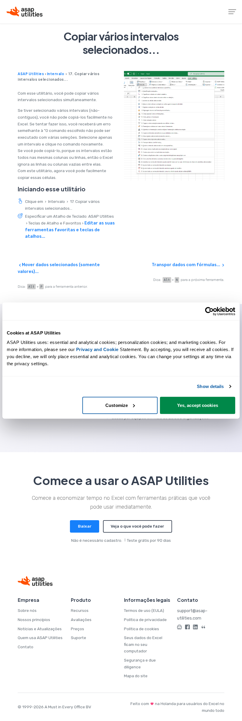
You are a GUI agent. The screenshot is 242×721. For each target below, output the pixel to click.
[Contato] (179, 628)
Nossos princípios (34, 619)
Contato (25, 646)
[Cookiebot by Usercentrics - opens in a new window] (209, 311)
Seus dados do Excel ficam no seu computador (143, 644)
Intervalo (55, 74)
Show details (210, 386)
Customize (116, 405)
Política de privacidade (145, 619)
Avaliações (81, 619)
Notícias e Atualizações (40, 628)
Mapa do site (136, 675)
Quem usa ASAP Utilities (40, 637)
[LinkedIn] (195, 628)
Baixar (84, 526)
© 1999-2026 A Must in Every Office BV (54, 706)
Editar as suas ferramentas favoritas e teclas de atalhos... (70, 229)
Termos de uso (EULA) (144, 610)
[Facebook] (187, 628)
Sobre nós (27, 610)
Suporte (78, 637)
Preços (77, 628)
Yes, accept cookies (197, 405)
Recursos (80, 610)
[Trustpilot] (203, 628)
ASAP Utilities (31, 74)
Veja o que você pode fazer (137, 526)
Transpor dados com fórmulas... (186, 264)
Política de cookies (141, 628)
